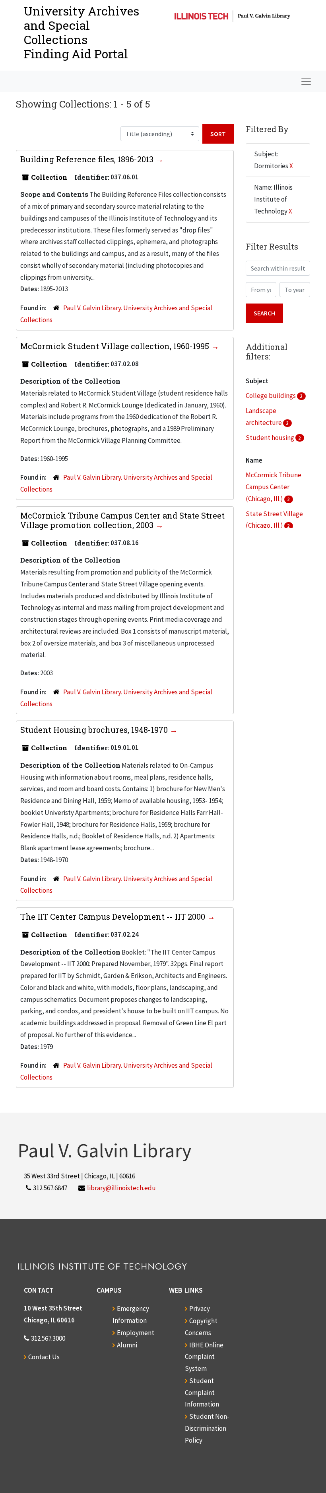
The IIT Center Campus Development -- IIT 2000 (113, 916)
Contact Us (44, 1357)
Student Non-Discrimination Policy (207, 1428)
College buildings (271, 395)
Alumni (127, 1345)
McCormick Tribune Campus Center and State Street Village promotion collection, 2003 (122, 520)
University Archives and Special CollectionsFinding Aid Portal (81, 32)
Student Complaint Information (202, 1392)
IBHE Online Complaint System (204, 1357)
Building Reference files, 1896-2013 (87, 159)
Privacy (199, 1308)
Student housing (270, 437)
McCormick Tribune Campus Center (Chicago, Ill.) (273, 487)
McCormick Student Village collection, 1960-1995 (115, 346)
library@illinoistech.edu (121, 1188)
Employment (135, 1332)
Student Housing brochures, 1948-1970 (95, 729)
